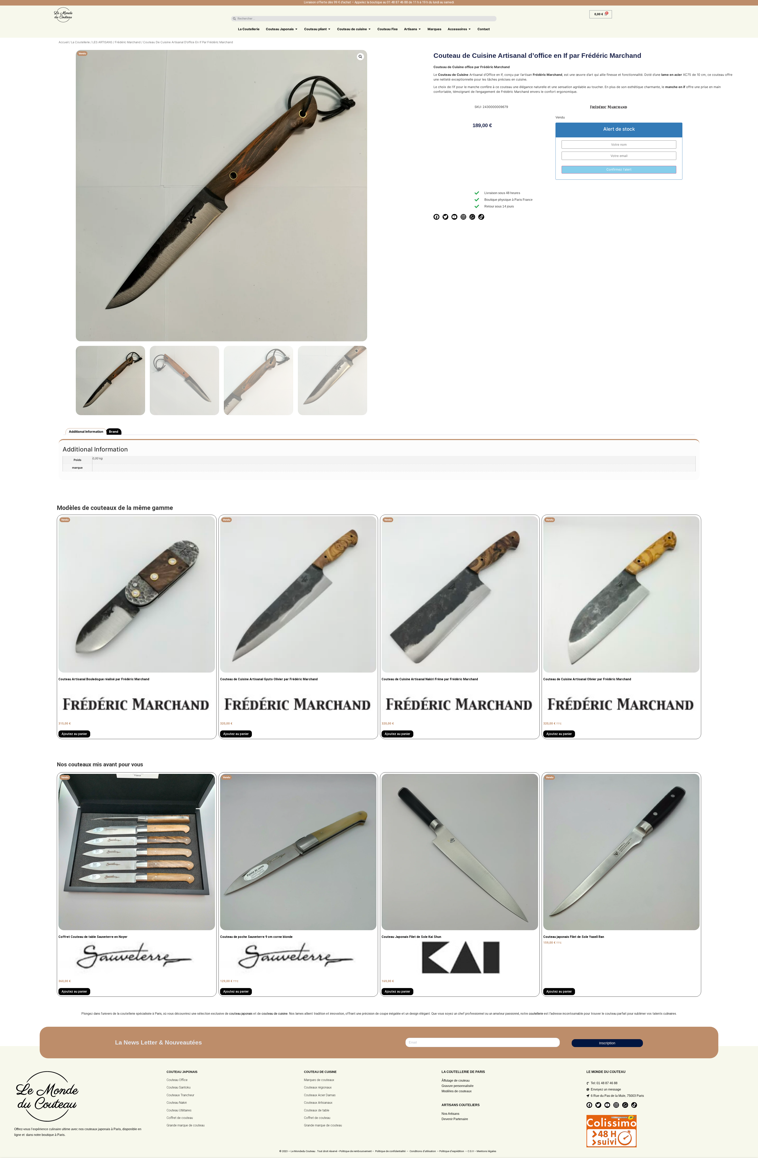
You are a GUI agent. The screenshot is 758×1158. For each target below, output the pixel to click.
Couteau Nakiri (177, 1103)
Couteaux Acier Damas (320, 1095)
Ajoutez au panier (74, 734)
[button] (360, 56)
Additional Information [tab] (86, 432)
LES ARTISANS (102, 42)
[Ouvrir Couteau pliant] (329, 29)
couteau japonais (240, 1013)
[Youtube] (454, 217)
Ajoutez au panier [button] (397, 991)
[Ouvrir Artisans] (419, 29)
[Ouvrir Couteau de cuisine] (369, 29)
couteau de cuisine (275, 1013)
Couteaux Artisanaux (318, 1103)
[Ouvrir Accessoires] (469, 29)
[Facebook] (436, 217)
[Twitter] (445, 217)
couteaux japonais (97, 1129)
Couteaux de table (316, 1110)
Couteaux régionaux (318, 1087)
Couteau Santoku (178, 1087)
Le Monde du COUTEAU (606, 1072)
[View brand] (609, 109)
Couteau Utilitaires (179, 1110)
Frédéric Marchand (128, 42)
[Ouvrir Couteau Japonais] (296, 29)
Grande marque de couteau (186, 1125)
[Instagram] (463, 217)
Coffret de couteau (180, 1118)
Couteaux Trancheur (180, 1095)
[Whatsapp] (472, 217)
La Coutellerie (80, 42)
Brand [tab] (113, 432)
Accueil (63, 42)
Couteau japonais (182, 1072)
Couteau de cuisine (320, 1072)
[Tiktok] (481, 217)
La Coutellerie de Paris (463, 1072)
